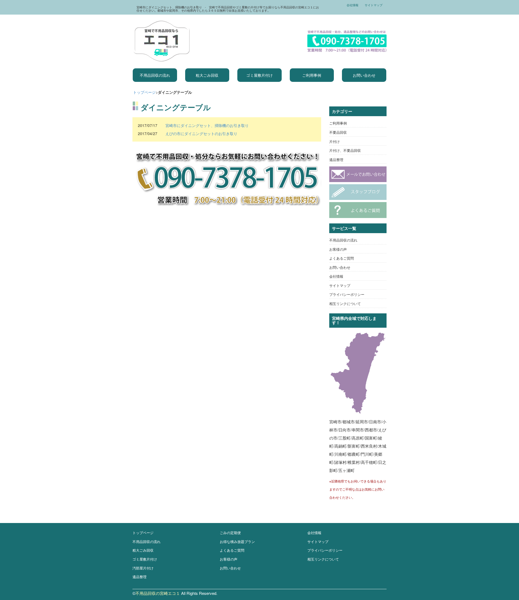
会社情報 (352, 5)
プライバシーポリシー (346, 294)
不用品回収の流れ (155, 75)
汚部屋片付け (143, 568)
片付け (334, 141)
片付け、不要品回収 (345, 150)
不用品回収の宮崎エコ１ (157, 593)
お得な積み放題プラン (237, 541)
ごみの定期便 (230, 532)
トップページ (144, 92)
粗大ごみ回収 (207, 75)
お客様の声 (338, 249)
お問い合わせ (364, 75)
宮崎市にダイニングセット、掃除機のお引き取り (207, 125)
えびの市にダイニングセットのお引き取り (201, 133)
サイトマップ (373, 5)
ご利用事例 (311, 75)
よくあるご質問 (341, 258)
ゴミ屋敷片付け (259, 75)
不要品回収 (338, 132)
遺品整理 (336, 159)
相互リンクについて (345, 303)
